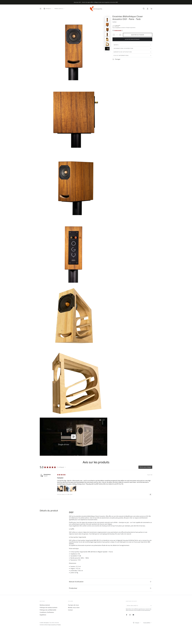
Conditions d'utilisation (47, 612)
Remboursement (45, 605)
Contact (70, 610)
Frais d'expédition (116, 27)
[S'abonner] (151, 605)
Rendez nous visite (74, 607)
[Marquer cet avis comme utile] (150, 494)
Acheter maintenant (132, 39)
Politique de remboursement (48, 607)
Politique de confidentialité (48, 610)
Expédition (43, 615)
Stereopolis (46, 622)
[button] (144, 8)
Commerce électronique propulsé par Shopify (50, 624)
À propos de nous (73, 605)
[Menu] (41, 8)
